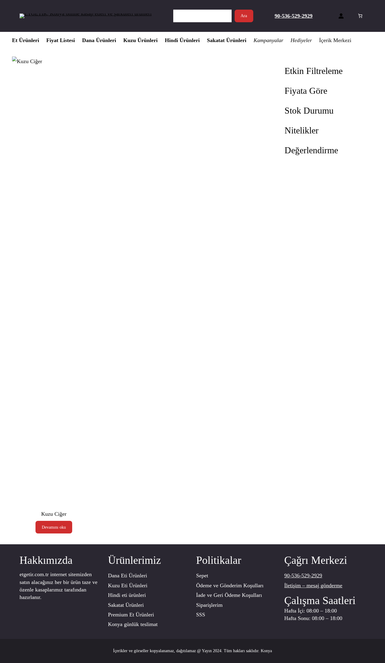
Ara (244, 16)
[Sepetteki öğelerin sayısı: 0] (360, 16)
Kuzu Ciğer (53, 514)
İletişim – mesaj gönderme (313, 585)
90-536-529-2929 (303, 576)
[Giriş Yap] (341, 16)
